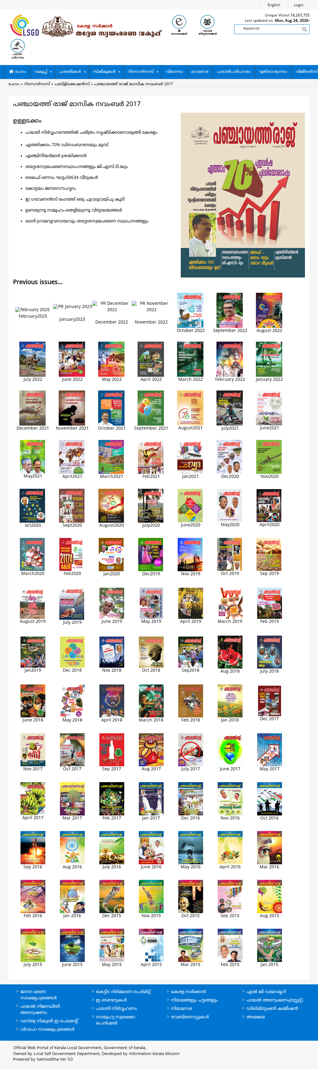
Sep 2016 (32, 867)
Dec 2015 (111, 916)
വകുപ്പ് (40, 71)
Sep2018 (190, 670)
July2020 (151, 525)
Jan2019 (33, 670)
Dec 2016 (190, 818)
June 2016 (151, 867)
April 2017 (32, 818)
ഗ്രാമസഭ (200, 71)
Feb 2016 (33, 916)
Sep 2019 (269, 574)
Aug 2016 (72, 867)
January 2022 (269, 379)
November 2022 (151, 322)
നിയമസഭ (181, 1008)
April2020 (269, 525)
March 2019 (230, 621)
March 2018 (151, 720)
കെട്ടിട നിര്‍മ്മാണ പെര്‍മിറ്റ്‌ (123, 992)
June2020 (190, 525)
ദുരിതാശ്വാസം (273, 71)
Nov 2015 (151, 916)
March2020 (32, 574)
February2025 (33, 316)
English (274, 5)
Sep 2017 (111, 769)
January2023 (72, 319)
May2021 (33, 476)
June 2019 (112, 621)
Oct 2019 (230, 574)
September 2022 (230, 331)
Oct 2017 (72, 769)
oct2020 (33, 525)
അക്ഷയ (256, 1017)
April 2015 (151, 965)
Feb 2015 (230, 965)
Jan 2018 (230, 720)
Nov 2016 (230, 818)
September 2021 (151, 428)
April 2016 (230, 867)
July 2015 (33, 965)
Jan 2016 (72, 916)
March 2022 (190, 379)
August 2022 (269, 331)
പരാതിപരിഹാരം (234, 71)
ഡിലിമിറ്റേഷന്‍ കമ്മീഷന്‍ (272, 1008)
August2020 (111, 525)
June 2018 (33, 720)
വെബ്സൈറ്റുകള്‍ (190, 1017)
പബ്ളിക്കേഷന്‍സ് (72, 84)
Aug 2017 (151, 769)
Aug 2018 (230, 671)
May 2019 (151, 621)
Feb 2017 (111, 818)
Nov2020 (270, 476)
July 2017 (190, 769)
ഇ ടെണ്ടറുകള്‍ (111, 1000)
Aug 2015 (269, 916)
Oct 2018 (151, 670)
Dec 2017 (269, 719)
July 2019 (72, 622)
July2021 (230, 428)
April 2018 (111, 720)
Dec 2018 (72, 670)
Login (298, 5)
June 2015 (72, 965)
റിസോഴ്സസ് (141, 71)
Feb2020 (72, 574)
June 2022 (72, 379)
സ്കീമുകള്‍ (104, 71)
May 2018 (72, 720)
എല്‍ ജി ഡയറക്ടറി (266, 992)
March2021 (111, 476)
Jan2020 (111, 574)
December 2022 (111, 322)
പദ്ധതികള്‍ (70, 71)
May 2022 (112, 379)
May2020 (230, 525)
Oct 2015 (190, 916)
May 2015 (112, 965)
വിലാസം (174, 71)
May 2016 (191, 867)
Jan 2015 (269, 965)
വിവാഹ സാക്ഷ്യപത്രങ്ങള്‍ (47, 1029)
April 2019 (190, 621)
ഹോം (20, 71)
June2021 (269, 428)
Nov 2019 (190, 574)
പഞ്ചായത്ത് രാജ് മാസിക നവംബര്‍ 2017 (133, 84)
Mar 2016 (269, 867)
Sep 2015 (229, 916)
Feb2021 (151, 476)
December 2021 (32, 428)
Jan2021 (190, 476)
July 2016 (111, 867)
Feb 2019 (269, 621)
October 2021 (112, 428)
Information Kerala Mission (154, 1054)
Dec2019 (151, 574)
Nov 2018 (111, 670)
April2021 (72, 476)
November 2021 (72, 428)
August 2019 (33, 621)
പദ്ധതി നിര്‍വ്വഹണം (116, 1008)
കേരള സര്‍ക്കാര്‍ (188, 992)
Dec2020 (230, 476)
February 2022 (230, 379)
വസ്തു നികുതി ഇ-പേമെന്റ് (49, 1021)
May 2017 (269, 769)
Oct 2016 (269, 818)
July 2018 (269, 671)
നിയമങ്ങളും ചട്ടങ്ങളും (194, 1000)
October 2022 (191, 331)
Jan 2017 (151, 818)
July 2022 (33, 379)
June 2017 (230, 769)
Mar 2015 (190, 965)
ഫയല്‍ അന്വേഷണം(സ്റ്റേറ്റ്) (275, 1000)
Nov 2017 (33, 769)
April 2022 (151, 379)
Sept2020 (72, 525)
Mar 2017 (72, 818)
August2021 (190, 428)
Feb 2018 (190, 720)
